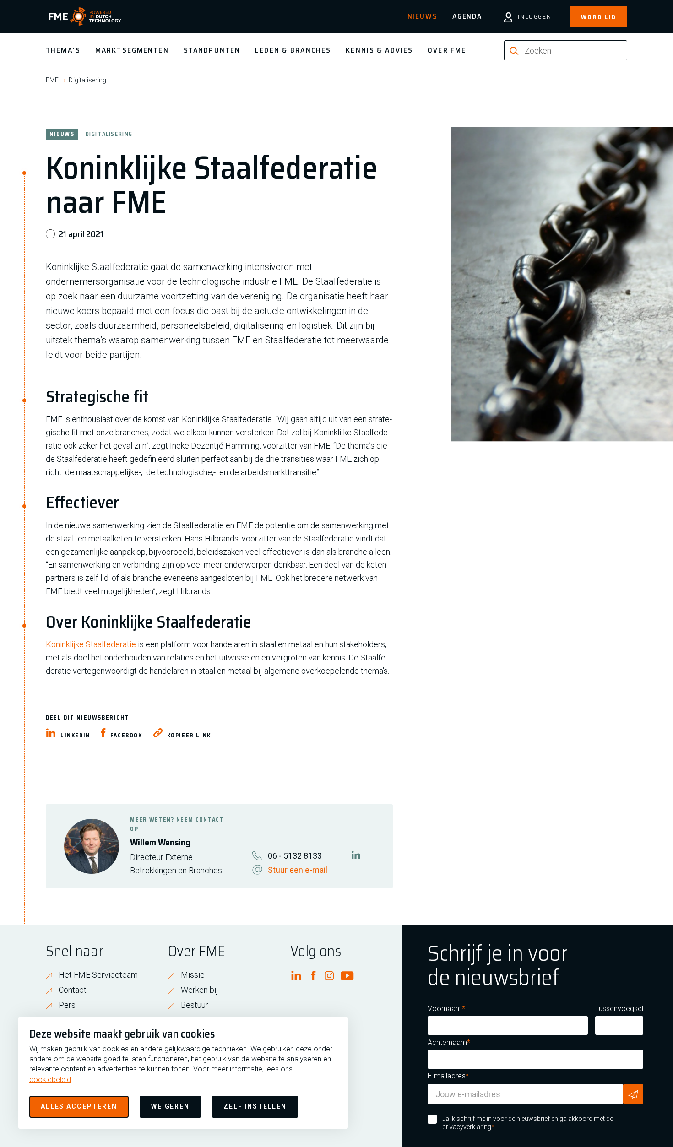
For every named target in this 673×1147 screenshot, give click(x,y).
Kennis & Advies (379, 50)
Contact (73, 990)
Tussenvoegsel (619, 1008)
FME (52, 80)
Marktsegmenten (132, 50)
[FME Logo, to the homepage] (85, 16)
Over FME (447, 50)
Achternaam (447, 1042)
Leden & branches (293, 50)
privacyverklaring (466, 1127)
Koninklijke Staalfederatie (91, 644)
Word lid (598, 17)
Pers (67, 1005)
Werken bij (199, 990)
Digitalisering (87, 80)
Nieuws (422, 16)
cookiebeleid (50, 1079)
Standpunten (212, 50)
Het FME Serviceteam (98, 974)
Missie (193, 974)
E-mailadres (447, 1075)
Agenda (467, 16)
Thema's (63, 50)
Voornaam (445, 1008)
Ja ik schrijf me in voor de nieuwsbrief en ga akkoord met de (527, 1123)
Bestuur (194, 1005)
